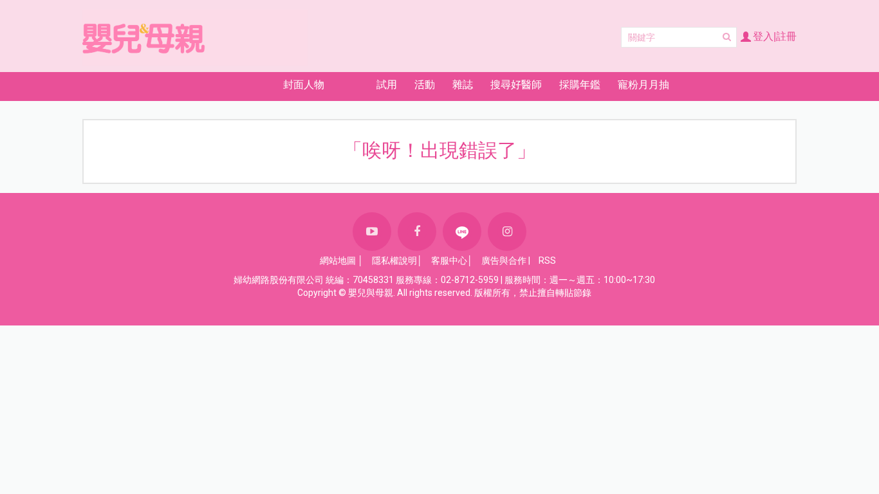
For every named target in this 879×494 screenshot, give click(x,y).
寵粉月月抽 (643, 84)
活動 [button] (424, 84)
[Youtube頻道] (372, 231)
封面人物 (303, 84)
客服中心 (449, 260)
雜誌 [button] (462, 84)
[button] (229, 84)
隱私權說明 (394, 260)
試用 (386, 84)
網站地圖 (338, 260)
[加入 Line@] (462, 231)
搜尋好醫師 (516, 84)
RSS (547, 260)
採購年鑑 (579, 84)
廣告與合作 (503, 260)
